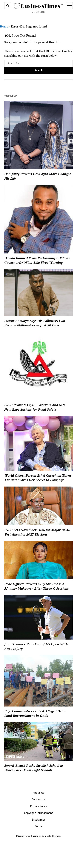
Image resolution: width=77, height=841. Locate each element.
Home (4, 26)
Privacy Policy (38, 806)
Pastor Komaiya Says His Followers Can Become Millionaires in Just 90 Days (34, 322)
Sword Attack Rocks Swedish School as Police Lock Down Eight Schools (34, 767)
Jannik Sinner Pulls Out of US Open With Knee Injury (36, 646)
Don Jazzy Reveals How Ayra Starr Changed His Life (37, 176)
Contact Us (39, 799)
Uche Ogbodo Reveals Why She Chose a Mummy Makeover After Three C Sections (36, 586)
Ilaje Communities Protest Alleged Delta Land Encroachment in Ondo (35, 713)
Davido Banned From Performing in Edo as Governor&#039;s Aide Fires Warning (37, 260)
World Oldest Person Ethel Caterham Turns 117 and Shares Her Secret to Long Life (37, 477)
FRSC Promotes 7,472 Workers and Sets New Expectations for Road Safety (34, 407)
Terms (38, 826)
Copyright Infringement (38, 813)
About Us (38, 792)
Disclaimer (38, 819)
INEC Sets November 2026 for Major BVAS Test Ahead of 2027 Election (37, 531)
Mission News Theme (27, 835)
